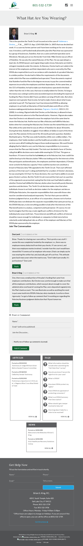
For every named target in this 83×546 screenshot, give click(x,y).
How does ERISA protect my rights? (58, 385)
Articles (17, 357)
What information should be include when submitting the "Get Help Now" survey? (58, 365)
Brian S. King (29, 34)
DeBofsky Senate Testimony (22, 374)
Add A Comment (20, 348)
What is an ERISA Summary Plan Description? (58, 398)
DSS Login (46, 542)
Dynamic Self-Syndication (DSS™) (54, 539)
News (32, 424)
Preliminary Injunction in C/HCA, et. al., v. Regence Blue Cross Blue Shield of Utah (25, 383)
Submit (58, 487)
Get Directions (40, 522)
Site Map (39, 542)
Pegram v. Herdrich (50, 109)
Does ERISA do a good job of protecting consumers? (58, 392)
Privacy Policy (60, 534)
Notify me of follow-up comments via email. (31, 342)
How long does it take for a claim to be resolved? (58, 411)
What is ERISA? (54, 378)
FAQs (48, 357)
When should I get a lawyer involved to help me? (58, 404)
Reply (16, 266)
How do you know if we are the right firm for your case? (59, 373)
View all (31, 416)
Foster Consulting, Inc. (48, 537)
